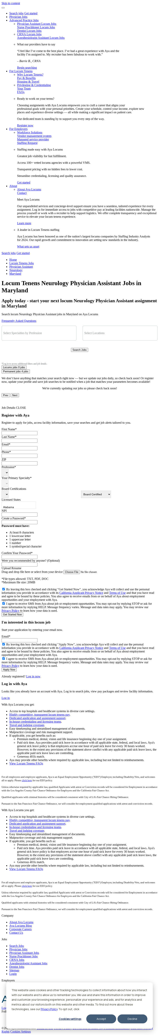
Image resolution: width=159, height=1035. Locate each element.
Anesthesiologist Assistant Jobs (28, 963)
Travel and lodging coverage (26, 725)
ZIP (4, 459)
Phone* (6, 452)
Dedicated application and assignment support (37, 718)
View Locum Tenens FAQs (26, 763)
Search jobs (16, 13)
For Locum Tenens (21, 71)
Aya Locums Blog (20, 925)
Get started (30, 13)
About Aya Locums (29, 189)
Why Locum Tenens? (30, 74)
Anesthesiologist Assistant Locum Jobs (41, 37)
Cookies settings (70, 1019)
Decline (132, 1019)
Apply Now (9, 669)
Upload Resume (11, 568)
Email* (6, 444)
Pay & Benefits (26, 78)
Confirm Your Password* (17, 553)
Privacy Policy (49, 1009)
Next (14, 395)
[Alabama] (15, 507)
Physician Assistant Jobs (24, 952)
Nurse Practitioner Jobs (23, 956)
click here (27, 780)
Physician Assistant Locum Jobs (36, 23)
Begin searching (27, 67)
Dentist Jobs (16, 966)
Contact (22, 193)
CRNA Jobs (16, 959)
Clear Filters (79, 358)
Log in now (33, 676)
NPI (4, 510)
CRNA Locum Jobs (29, 34)
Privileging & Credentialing (34, 85)
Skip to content (11, 3)
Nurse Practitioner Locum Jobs (36, 27)
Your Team (24, 88)
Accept (101, 1019)
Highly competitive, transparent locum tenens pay (39, 714)
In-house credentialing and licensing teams (35, 721)
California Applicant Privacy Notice (81, 592)
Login (13, 973)
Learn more (24, 223)
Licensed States (11, 499)
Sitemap (14, 970)
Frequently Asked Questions (19, 320)
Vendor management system (34, 136)
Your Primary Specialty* (17, 478)
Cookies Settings (20, 1031)
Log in (6, 698)
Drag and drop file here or (32, 571)
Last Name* (9, 436)
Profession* (9, 467)
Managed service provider (33, 139)
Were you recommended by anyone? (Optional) (31, 560)
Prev (5, 395)
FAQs (20, 92)
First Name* (9, 429)
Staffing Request (27, 143)
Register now (25, 125)
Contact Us (16, 932)
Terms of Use (117, 592)
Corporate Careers (20, 929)
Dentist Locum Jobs (29, 30)
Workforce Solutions (29, 132)
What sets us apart (28, 246)
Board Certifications (14, 488)
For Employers (18, 129)
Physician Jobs (18, 16)
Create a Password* (14, 518)
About (13, 186)
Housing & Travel (28, 81)
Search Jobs (80, 349)
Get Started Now (12, 614)
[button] (3, 7)
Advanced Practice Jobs (24, 20)
